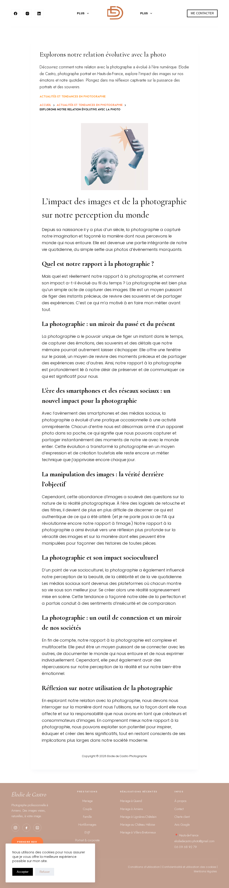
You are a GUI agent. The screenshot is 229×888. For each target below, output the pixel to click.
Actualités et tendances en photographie (73, 96)
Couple (87, 809)
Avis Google (182, 824)
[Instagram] (27, 13)
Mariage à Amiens (131, 809)
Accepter (22, 871)
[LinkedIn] (39, 13)
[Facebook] (15, 13)
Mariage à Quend (131, 801)
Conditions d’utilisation (144, 867)
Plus (81, 13)
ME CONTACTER (202, 13)
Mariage (87, 801)
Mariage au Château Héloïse (137, 824)
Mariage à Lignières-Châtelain (138, 817)
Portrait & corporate (87, 840)
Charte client (182, 817)
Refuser (45, 871)
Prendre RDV (27, 842)
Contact (179, 809)
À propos (180, 801)
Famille (87, 817)
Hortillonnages (87, 824)
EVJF (87, 832)
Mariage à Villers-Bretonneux (138, 832)
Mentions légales (206, 871)
